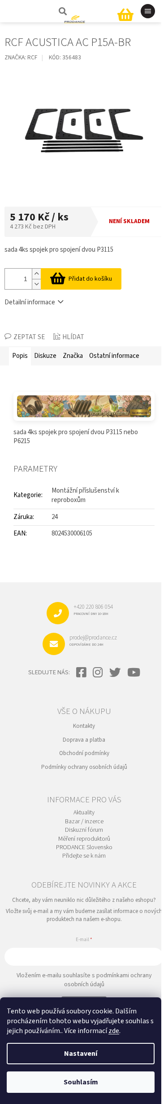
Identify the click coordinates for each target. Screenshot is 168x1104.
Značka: (20, 57)
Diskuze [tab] (45, 356)
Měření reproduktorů (84, 839)
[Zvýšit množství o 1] (36, 274)
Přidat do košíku (90, 278)
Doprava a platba (84, 740)
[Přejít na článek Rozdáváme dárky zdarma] (84, 406)
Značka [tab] (73, 356)
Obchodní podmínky (84, 753)
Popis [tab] (20, 356)
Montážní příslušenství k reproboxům (85, 495)
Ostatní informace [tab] (114, 356)
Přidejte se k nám (84, 856)
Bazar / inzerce (84, 822)
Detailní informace (29, 302)
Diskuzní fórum (84, 830)
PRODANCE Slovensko (84, 847)
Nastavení (80, 1053)
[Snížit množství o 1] (36, 284)
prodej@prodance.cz (93, 640)
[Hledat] (62, 11)
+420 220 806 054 (93, 609)
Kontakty (84, 726)
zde (113, 1031)
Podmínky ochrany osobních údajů (84, 767)
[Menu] (148, 11)
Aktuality (84, 813)
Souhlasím (81, 1082)
